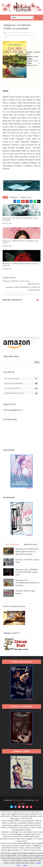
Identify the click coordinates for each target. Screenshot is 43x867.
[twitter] (11, 806)
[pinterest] (31, 806)
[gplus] (19, 806)
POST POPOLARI (12, 544)
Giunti (17, 35)
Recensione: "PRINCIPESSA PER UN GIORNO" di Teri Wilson (21, 242)
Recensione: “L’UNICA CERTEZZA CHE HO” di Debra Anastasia (20, 264)
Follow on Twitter (12, 388)
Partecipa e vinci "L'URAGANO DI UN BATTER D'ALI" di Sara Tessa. (26, 572)
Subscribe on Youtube (13, 393)
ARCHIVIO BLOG (30, 544)
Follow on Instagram (13, 383)
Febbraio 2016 (9, 35)
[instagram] (23, 806)
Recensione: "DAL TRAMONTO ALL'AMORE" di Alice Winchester (20, 219)
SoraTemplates (17, 800)
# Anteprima (13, 197)
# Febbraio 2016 (25, 197)
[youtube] (27, 806)
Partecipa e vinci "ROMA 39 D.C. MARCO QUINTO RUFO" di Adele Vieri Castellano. (27, 551)
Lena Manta (24, 35)
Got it (25, 865)
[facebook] (15, 806)
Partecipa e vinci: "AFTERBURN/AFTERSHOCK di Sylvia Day (27, 582)
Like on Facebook (11, 378)
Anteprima (29, 33)
